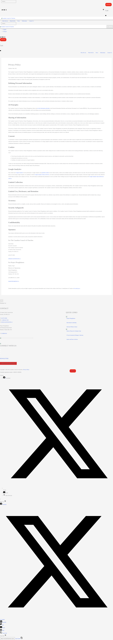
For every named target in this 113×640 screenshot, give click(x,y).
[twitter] (0, 349)
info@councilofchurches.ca (6, 322)
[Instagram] (6, 9)
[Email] (4, 492)
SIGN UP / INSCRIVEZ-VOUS (8, 363)
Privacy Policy (26, 369)
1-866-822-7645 (5, 320)
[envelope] (105, 15)
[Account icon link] (103, 9)
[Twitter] (2, 9)
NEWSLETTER (4, 358)
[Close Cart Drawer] (1, 300)
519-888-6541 (4, 333)
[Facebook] (4, 9)
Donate (108, 4)
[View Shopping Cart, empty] (37, 21)
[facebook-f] (0, 351)
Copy (17, 638)
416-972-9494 (4, 318)
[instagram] (0, 353)
